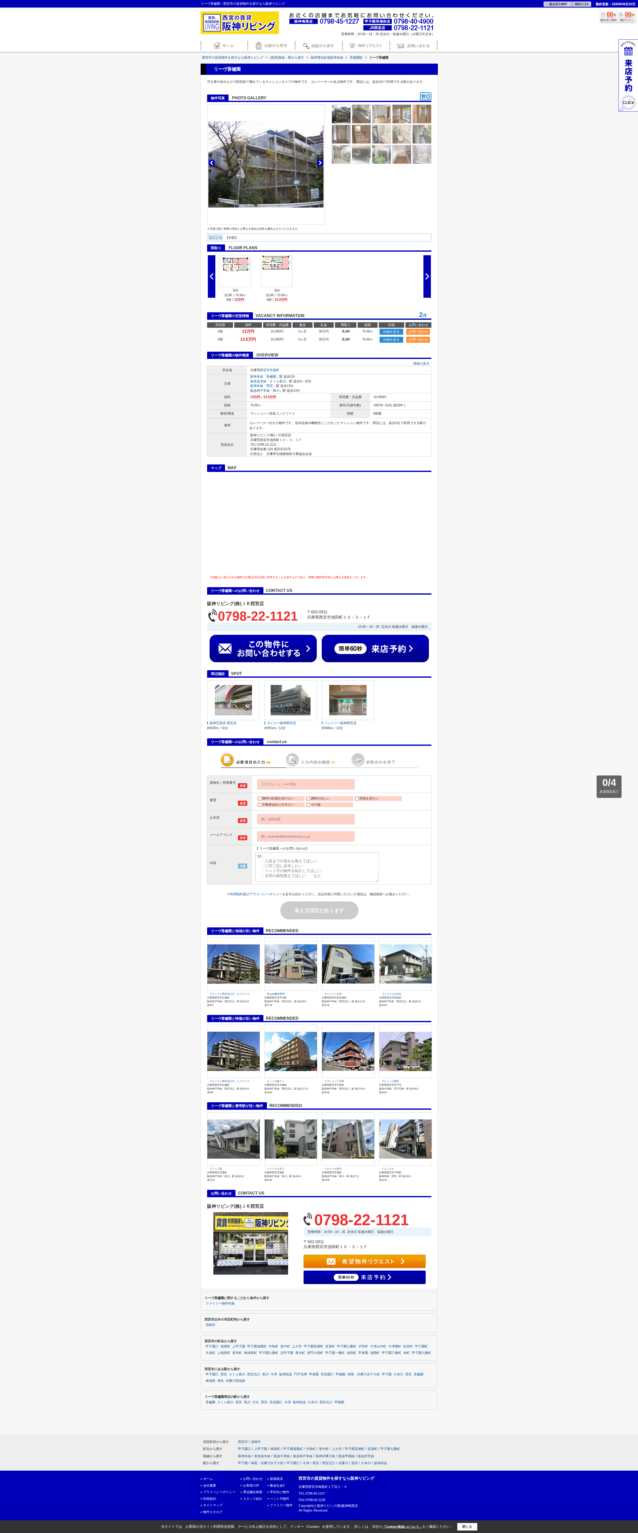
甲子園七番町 (346, 1346)
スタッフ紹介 (252, 1499)
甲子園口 (212, 1346)
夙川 (276, 390)
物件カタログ (213, 1512)
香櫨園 (271, 376)
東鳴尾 (210, 1381)
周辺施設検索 (252, 1492)
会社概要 (209, 1485)
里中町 (285, 1346)
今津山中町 (378, 1346)
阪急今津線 (282, 1456)
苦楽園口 (327, 1374)
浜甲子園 (286, 1353)
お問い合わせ (418, 331)
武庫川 (343, 1463)
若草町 (237, 1353)
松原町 (408, 1346)
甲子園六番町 (421, 1353)
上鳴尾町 (223, 1353)
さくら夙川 (278, 381)
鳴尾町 (225, 1346)
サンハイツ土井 (333, 993)
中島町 (273, 1346)
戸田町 (363, 1346)
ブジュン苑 (216, 1168)
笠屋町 (330, 1346)
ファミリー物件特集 (220, 1303)
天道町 (210, 1353)
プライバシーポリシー (266, 894)
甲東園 (363, 1353)
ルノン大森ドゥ (275, 1081)
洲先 (220, 1381)
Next (320, 162)
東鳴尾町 (250, 1353)
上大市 (297, 1346)
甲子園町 (421, 1346)
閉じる (467, 1527)
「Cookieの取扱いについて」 (402, 1527)
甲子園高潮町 (313, 1346)
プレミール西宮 (390, 1081)
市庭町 (274, 370)
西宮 (269, 386)
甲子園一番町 (335, 1353)
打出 (255, 1402)
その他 (315, 804)
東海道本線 (258, 381)
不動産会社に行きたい (278, 804)
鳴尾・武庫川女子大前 (363, 1374)
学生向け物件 (279, 1492)
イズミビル (388, 1168)
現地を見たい (369, 798)
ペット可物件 (279, 1499)
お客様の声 (251, 1485)
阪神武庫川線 (325, 1456)
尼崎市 (210, 1325)
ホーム (208, 1479)
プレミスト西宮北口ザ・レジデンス (229, 993)
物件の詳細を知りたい (278, 798)
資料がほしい (320, 798)
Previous (211, 162)
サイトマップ (213, 1505)
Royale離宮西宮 (276, 993)
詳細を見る (391, 331)
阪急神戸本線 (260, 390)
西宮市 (265, 370)
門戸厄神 (300, 1374)
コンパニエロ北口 (391, 993)
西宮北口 (253, 1374)
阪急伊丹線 (366, 1456)
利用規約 (236, 894)
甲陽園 (340, 1374)
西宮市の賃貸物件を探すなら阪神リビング (336, 1478)
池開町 (375, 1353)
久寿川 (398, 1374)
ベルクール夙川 (333, 1168)
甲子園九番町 (268, 1353)
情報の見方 (421, 363)
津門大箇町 (315, 1353)
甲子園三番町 (391, 1353)
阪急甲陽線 (346, 1456)
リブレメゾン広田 (334, 1081)
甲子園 (387, 1374)
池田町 (351, 1353)
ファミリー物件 (281, 1505)
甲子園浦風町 (257, 1346)
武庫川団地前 (235, 1381)
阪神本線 (256, 376)
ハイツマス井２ (275, 1168)
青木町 (300, 1353)
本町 (406, 1353)
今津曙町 (394, 1346)
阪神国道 (285, 1374)
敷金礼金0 (277, 1485)
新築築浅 (276, 1479)
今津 (274, 1374)
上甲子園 (238, 1346)
